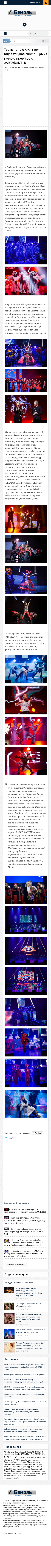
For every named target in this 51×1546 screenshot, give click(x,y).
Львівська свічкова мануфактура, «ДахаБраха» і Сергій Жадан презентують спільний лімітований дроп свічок (25, 1421)
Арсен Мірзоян (28, 1462)
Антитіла (16, 1462)
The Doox (30, 1457)
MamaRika (30, 1454)
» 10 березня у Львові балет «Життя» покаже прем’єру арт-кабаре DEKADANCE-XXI (24, 1231)
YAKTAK (17, 1460)
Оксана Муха (15, 1469)
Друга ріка (16, 1467)
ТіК (18, 1476)
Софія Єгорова (29, 1474)
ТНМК (37, 1474)
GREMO (39, 1452)
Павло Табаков (11, 1471)
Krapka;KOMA (20, 1454)
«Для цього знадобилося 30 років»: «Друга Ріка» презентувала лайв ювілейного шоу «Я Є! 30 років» (25, 1366)
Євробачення (26, 1460)
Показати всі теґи (11, 1478)
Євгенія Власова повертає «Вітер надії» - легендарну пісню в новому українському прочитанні (30, 1345)
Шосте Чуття (31, 1476)
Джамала (7, 1467)
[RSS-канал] (25, 25)
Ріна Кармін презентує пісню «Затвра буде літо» (25, 1374)
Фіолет (22, 1476)
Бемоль (6, 1501)
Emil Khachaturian (18, 1452)
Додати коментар (15, 1264)
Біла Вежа (16, 1464)
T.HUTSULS (22, 1457)
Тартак (43, 1474)
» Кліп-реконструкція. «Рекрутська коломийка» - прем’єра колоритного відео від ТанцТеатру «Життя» (24, 1220)
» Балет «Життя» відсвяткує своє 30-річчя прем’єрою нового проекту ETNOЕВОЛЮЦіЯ (25, 1210)
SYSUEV (10, 1457)
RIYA (43, 1454)
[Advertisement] (25, 98)
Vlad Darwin (8, 1460)
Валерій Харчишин (27, 1464)
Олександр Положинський (31, 1469)
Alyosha (7, 1452)
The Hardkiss (40, 1457)
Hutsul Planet (9, 1454)
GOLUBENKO (30, 1452)
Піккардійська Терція (27, 1471)
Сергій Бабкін (17, 1474)
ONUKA (38, 1454)
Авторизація (35, 3)
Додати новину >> (16, 1274)
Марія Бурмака (28, 1466)
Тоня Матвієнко (10, 1476)
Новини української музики (33, 67)
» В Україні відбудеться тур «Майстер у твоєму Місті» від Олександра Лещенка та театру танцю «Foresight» (24, 1253)
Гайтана (39, 1464)
